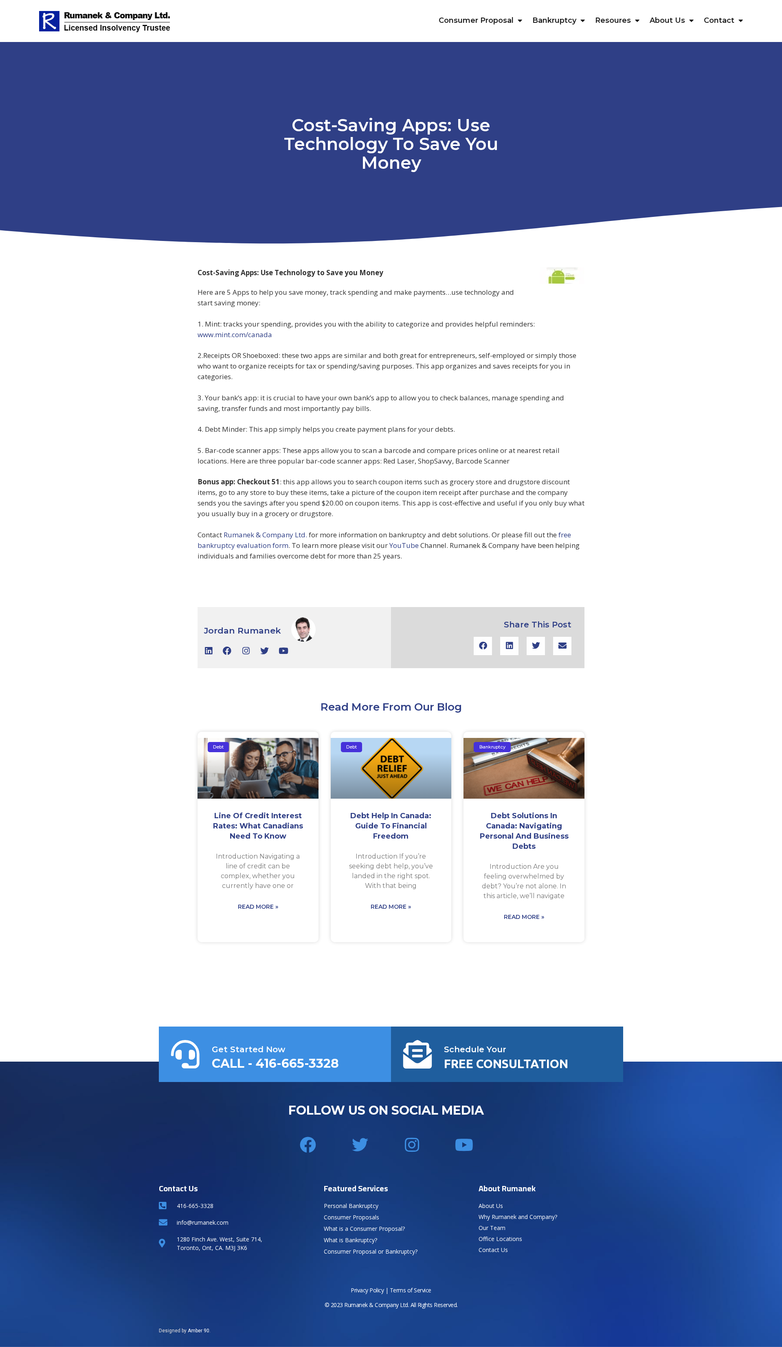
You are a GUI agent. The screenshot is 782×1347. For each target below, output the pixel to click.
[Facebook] (227, 651)
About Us (667, 20)
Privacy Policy (367, 1290)
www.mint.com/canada (235, 334)
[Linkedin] (208, 651)
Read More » (258, 906)
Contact (719, 20)
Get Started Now (248, 1049)
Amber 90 (198, 1331)
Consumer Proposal (476, 20)
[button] (483, 646)
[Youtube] (283, 651)
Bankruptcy (554, 20)
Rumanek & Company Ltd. (265, 534)
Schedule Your (475, 1049)
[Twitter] (264, 651)
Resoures (613, 20)
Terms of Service (410, 1290)
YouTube (404, 545)
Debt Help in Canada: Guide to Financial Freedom (390, 826)
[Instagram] (246, 651)
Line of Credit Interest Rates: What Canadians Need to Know (258, 826)
